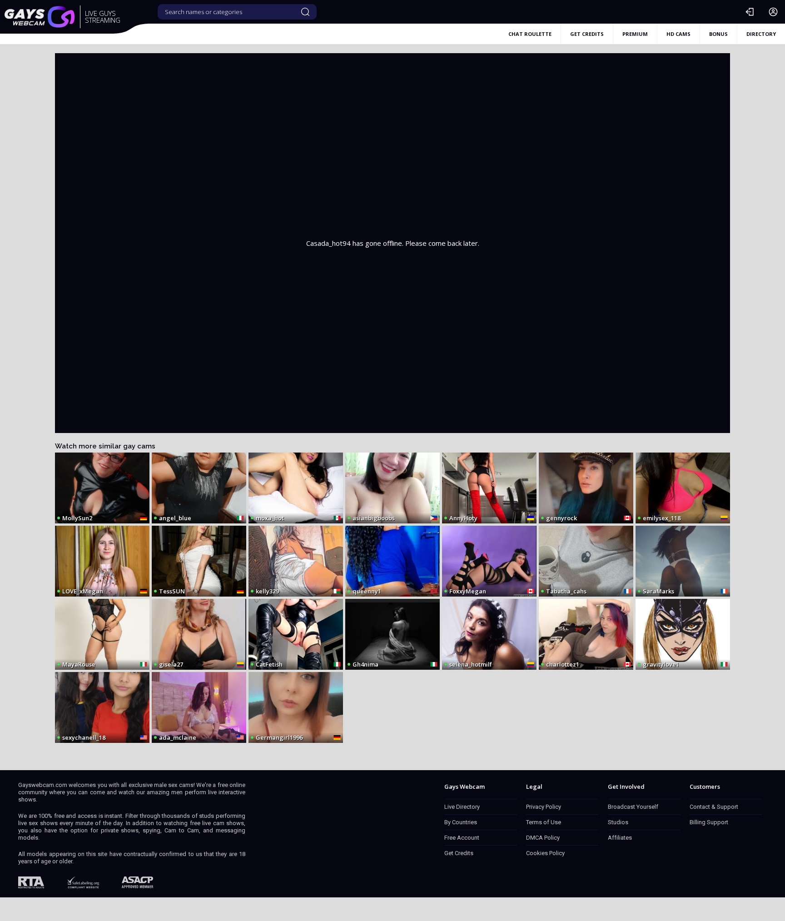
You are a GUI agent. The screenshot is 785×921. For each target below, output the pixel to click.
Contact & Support (714, 807)
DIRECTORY (761, 33)
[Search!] (305, 12)
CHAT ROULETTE (529, 33)
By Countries (460, 822)
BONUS (718, 33)
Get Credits (458, 853)
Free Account (461, 838)
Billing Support (709, 822)
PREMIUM (635, 33)
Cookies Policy (545, 853)
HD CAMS (678, 33)
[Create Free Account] (773, 12)
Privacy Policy (543, 807)
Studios (618, 822)
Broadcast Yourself (633, 807)
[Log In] (749, 12)
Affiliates (620, 838)
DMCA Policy (543, 838)
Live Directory (462, 807)
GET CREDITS (587, 33)
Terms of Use (543, 822)
